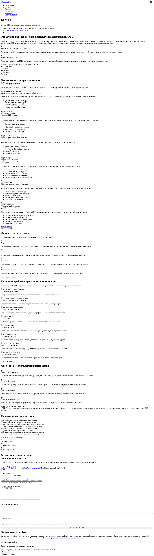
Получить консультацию (9, 30)
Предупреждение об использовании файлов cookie (19, 479)
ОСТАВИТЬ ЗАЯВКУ (77, 528)
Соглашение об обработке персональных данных (18, 483)
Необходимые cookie (10, 550)
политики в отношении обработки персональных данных (53, 524)
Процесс (8, 9)
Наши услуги (23, 30)
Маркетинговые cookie (48, 550)
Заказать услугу (6, 111)
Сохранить (5, 554)
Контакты (8, 13)
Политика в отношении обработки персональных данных (21, 481)
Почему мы (9, 11)
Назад (12, 554)
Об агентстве (9, 5)
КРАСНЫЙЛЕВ (6, 488)
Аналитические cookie (29, 550)
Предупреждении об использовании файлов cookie (61, 538)
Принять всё (6, 552)
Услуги (7, 7)
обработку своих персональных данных (21, 524)
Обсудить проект (11, 15)
